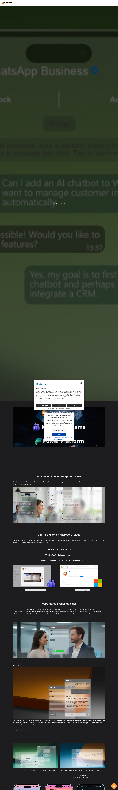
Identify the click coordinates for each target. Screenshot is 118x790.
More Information (58, 430)
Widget (16, 665)
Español (111, 3)
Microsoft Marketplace (82, 590)
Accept (58, 434)
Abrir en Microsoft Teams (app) (35, 590)
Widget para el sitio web (21, 730)
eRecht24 (61, 439)
